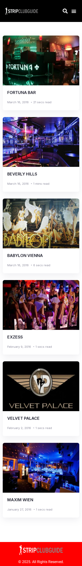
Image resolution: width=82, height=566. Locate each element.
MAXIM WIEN (20, 499)
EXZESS (15, 337)
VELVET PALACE (23, 418)
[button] (73, 11)
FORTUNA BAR (21, 92)
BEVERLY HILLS (22, 174)
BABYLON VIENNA (25, 255)
